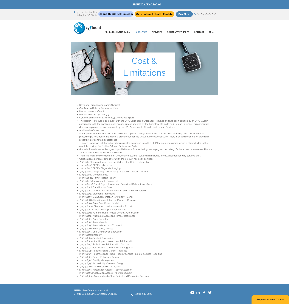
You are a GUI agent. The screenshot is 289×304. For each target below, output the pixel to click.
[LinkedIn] (198, 292)
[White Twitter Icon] (210, 292)
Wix (107, 290)
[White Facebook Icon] (204, 292)
